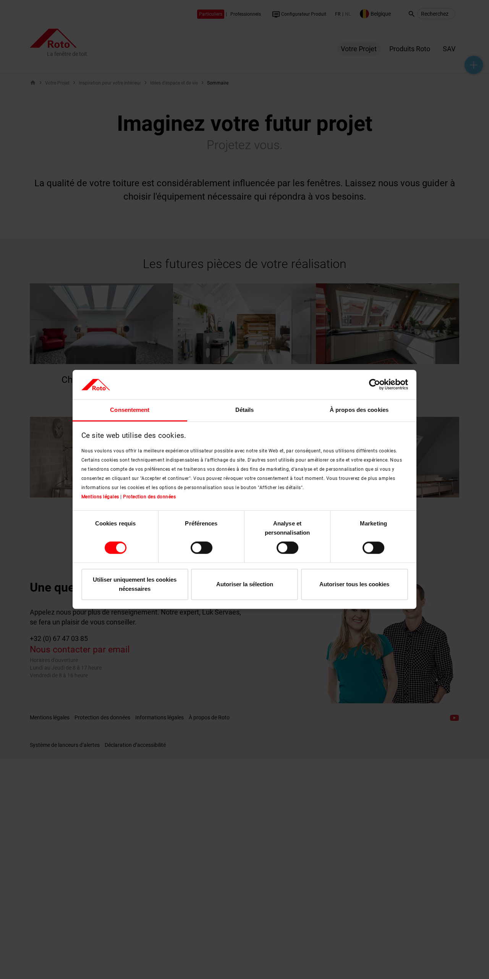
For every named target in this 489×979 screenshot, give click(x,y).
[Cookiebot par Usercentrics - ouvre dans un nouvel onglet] (374, 384)
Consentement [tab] (129, 410)
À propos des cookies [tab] (359, 410)
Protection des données (149, 496)
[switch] (201, 548)
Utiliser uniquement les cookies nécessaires (134, 584)
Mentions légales (100, 496)
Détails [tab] (244, 410)
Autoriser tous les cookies (354, 584)
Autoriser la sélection (244, 584)
